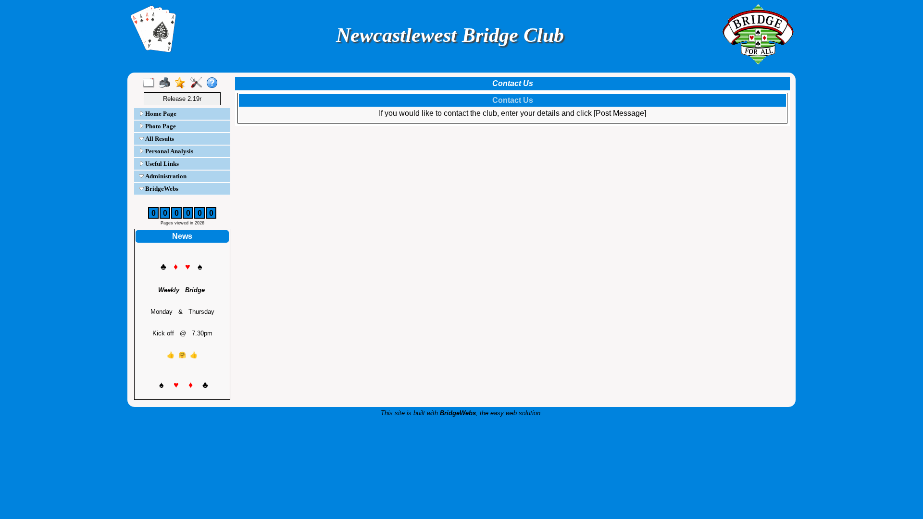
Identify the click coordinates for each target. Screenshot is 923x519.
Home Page (160, 113)
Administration (165, 176)
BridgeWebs (161, 188)
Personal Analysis (168, 151)
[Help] (214, 83)
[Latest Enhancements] (182, 83)
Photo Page (160, 126)
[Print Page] (167, 83)
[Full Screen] (151, 83)
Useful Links (161, 163)
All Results (159, 138)
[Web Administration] (198, 83)
